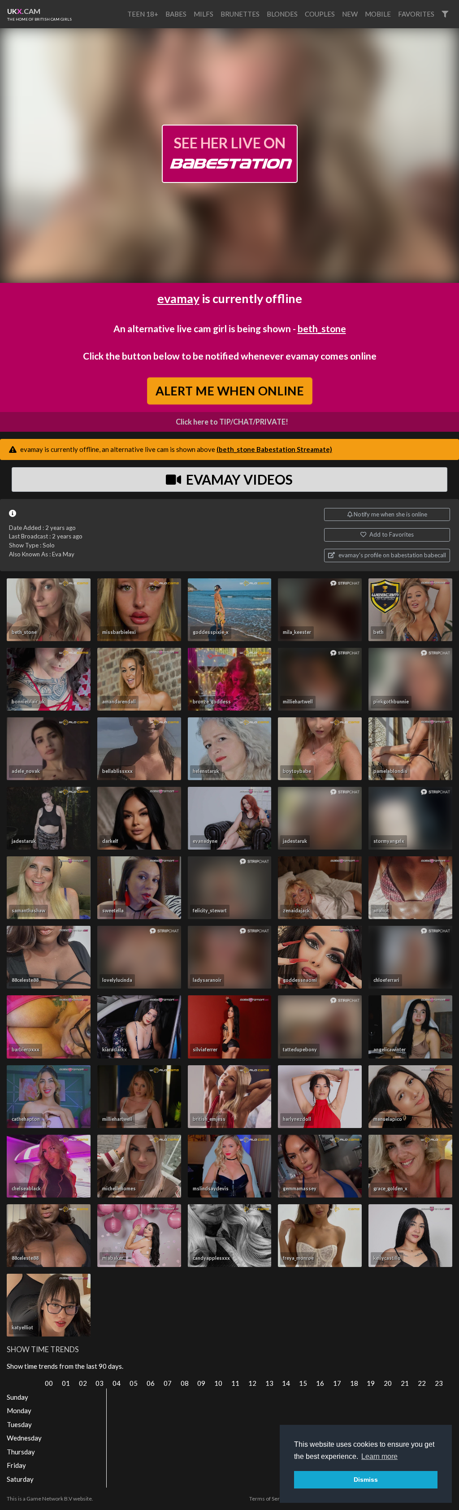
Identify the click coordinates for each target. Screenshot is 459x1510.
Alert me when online (229, 390)
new (350, 14)
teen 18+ (142, 14)
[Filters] (445, 14)
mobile (378, 14)
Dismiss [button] (366, 1479)
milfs (203, 14)
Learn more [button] (379, 1456)
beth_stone (322, 328)
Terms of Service (269, 1498)
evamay (178, 298)
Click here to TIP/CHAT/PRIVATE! (232, 421)
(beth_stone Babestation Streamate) (274, 449)
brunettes (240, 14)
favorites (416, 14)
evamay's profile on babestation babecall (391, 555)
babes (175, 14)
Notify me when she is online (389, 514)
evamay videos (238, 479)
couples (320, 14)
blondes (282, 14)
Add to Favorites (391, 534)
